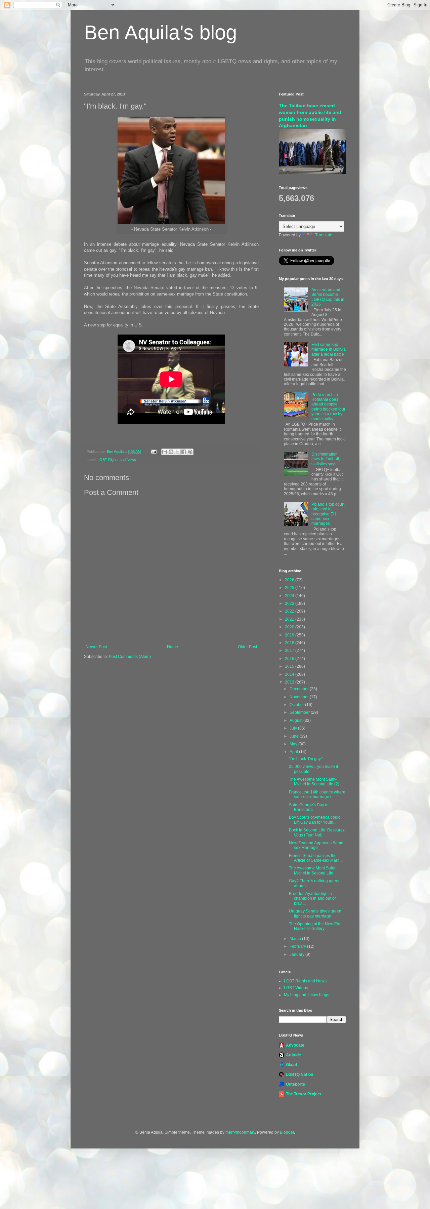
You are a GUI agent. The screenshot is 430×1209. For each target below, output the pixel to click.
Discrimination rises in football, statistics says (325, 459)
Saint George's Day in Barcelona (309, 807)
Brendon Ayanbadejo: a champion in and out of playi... (312, 898)
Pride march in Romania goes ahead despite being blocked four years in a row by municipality (328, 406)
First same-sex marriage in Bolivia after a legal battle (328, 349)
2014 (290, 674)
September (300, 712)
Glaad (291, 1064)
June (295, 736)
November (300, 697)
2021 (290, 619)
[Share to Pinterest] (190, 451)
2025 (290, 587)
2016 (290, 658)
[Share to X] (177, 451)
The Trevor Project (303, 1094)
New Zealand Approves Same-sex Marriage (317, 845)
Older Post (247, 647)
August (296, 720)
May (294, 744)
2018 (290, 642)
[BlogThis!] (171, 451)
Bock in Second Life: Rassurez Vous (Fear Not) (317, 832)
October (297, 704)
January (297, 954)
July (294, 728)
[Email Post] (153, 452)
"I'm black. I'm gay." (306, 758)
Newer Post (96, 647)
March (296, 938)
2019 (290, 635)
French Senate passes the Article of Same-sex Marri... (316, 858)
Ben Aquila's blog (160, 32)
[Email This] (164, 451)
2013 (290, 682)
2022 (290, 611)
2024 (290, 595)
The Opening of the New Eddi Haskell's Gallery (316, 926)
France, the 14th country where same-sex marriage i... (317, 794)
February (298, 946)
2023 (290, 603)
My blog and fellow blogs (306, 994)
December (300, 689)
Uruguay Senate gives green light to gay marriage (315, 913)
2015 (290, 666)
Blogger (287, 1132)
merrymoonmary (240, 1132)
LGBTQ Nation (299, 1074)
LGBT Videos (296, 987)
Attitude (293, 1055)
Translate (323, 235)
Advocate (295, 1045)
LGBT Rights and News (116, 460)
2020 (290, 627)
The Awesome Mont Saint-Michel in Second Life (313, 870)
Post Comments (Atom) (130, 656)
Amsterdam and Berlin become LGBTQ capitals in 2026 (327, 297)
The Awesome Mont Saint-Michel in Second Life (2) (314, 781)
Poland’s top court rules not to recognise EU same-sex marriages (327, 514)
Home (172, 647)
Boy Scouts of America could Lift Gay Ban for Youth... (315, 819)
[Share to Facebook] (183, 451)
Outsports (295, 1084)
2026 (290, 580)
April (294, 751)
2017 (290, 650)
